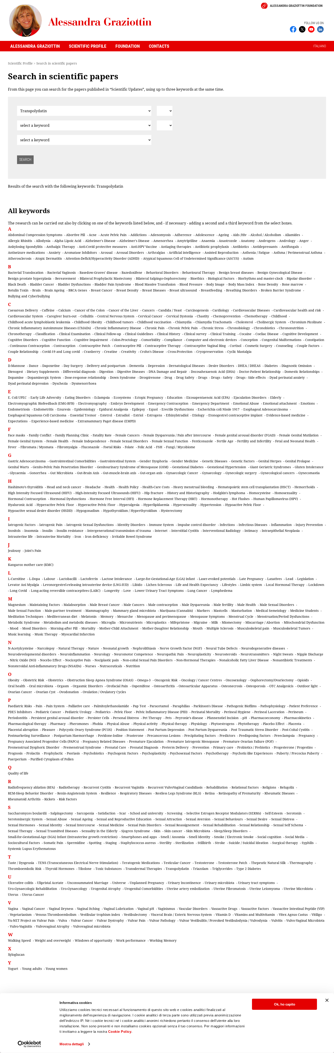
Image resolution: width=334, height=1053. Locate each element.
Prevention (200, 747)
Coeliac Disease (267, 334)
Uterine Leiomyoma (264, 888)
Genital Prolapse (297, 461)
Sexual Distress (282, 819)
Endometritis (43, 409)
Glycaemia (18, 473)
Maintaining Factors (45, 604)
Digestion (106, 371)
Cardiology (220, 310)
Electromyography (92, 403)
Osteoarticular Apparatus (198, 686)
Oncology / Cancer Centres (201, 680)
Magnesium (17, 604)
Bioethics (197, 278)
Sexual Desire (257, 819)
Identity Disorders (131, 525)
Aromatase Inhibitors (80, 252)
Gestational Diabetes (187, 467)
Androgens (267, 241)
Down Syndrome (123, 377)
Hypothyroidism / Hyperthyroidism (130, 510)
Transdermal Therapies (143, 868)
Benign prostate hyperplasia (29, 278)
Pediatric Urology (78, 712)
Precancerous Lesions (163, 735)
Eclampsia (102, 397)
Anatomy (248, 241)
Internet (161, 530)
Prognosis (15, 753)
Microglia (108, 622)
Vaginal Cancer (33, 908)
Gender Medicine (185, 461)
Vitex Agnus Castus (293, 914)
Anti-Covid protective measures (103, 246)
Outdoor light (307, 686)
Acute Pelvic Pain (113, 235)
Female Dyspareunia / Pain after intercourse (177, 435)
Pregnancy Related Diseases (104, 741)
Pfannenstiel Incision (223, 718)
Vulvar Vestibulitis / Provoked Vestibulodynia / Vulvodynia (223, 920)
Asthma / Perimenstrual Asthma (298, 252)
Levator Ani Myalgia (23, 585)
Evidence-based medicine (285, 415)
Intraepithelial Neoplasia (281, 530)
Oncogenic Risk (166, 680)
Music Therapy (46, 634)
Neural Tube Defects (221, 648)
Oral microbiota (41, 686)
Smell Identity (199, 837)
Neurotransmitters (255, 654)
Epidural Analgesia (113, 409)
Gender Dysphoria (154, 461)
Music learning (19, 634)
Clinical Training (223, 334)
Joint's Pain (33, 550)
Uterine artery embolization (188, 888)
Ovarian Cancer (20, 692)
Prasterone (135, 735)
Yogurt (13, 968)
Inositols (14, 530)
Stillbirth (204, 843)
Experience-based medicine (52, 421)
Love (127, 590)
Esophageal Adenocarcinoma (265, 409)
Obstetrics (55, 680)
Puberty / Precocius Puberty (298, 753)
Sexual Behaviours (228, 819)
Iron (78, 536)
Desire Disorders (221, 365)
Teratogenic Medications (141, 863)
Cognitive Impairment (91, 340)
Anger (304, 241)
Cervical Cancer (150, 316)
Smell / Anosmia (173, 837)
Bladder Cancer (42, 284)
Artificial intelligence (185, 252)
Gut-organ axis (151, 473)
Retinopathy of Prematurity (240, 793)
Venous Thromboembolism (55, 914)
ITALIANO (319, 46)
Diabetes (271, 365)
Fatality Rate (102, 435)
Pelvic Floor (123, 712)
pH (244, 718)
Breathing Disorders (241, 290)
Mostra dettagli (72, 1044)
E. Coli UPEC (17, 397)
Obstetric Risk (33, 680)
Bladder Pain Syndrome (113, 284)
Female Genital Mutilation (299, 435)
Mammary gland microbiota (134, 610)
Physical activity (145, 724)
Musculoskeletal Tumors (291, 628)
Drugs (202, 377)
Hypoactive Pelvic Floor (243, 505)
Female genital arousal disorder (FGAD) (245, 435)
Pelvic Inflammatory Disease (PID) (161, 712)
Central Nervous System (115, 316)
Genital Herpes (269, 461)
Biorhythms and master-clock (260, 278)
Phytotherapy (248, 724)
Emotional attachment (280, 403)
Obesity (13, 680)
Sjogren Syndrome (135, 831)
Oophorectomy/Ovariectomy (272, 680)
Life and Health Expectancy (197, 585)
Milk (214, 622)
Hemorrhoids (304, 487)
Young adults (32, 968)
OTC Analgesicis (281, 686)
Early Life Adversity (45, 397)
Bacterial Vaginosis (61, 272)
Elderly (275, 397)
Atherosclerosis (19, 258)
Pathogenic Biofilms (242, 706)
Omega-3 (144, 680)
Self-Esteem (274, 813)
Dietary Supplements (43, 371)
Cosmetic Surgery (258, 346)
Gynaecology (212, 473)
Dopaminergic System (44, 377)
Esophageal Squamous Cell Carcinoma (37, 415)
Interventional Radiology (222, 530)
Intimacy (251, 530)
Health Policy (129, 487)
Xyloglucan (16, 954)
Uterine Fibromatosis (230, 888)
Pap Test (139, 706)
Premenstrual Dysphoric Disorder (34, 747)
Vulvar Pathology (162, 920)
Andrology (287, 241)
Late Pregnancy (251, 579)
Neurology (102, 654)
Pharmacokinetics (297, 718)
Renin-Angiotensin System (77, 793)
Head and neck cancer (64, 487)
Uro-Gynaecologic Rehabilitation (32, 888)
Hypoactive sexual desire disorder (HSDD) (40, 510)
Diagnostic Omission (297, 365)
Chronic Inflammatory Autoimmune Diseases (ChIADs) (49, 328)
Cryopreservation (209, 351)
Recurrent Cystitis (97, 787)
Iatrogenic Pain (50, 525)
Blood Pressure (190, 284)
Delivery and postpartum (106, 365)
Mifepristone (180, 622)
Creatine (110, 351)
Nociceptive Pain (78, 660)
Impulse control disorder (197, 525)
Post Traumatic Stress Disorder (254, 729)
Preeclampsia (284, 735)
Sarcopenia (85, 813)
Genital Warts (18, 467)
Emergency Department (210, 403)
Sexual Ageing (82, 819)
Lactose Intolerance (117, 579)
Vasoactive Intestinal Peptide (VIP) (298, 908)
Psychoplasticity (154, 753)
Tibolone (85, 868)
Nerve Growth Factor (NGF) (181, 648)
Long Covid (18, 590)
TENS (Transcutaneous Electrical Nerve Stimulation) (78, 863)
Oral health (16, 686)
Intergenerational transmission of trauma (119, 530)
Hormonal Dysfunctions (68, 499)
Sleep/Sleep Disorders (230, 831)
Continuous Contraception (30, 346)
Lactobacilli (68, 579)
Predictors (227, 735)
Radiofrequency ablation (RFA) (31, 787)
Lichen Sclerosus (159, 585)
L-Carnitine (16, 579)
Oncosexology (236, 680)
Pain (39, 706)
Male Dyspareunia (196, 604)
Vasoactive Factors (255, 908)
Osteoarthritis (164, 686)
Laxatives (274, 579)
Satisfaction (106, 813)
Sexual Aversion (198, 819)
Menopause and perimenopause (161, 616)
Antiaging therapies (176, 246)
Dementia (136, 365)
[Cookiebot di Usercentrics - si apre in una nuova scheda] (29, 1044)
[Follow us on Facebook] (293, 28)
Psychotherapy (217, 753)
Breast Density (127, 290)
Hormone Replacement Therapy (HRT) (167, 499)
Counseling (284, 346)
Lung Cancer (197, 590)
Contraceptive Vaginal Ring (205, 346)
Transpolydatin (177, 868)
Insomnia (31, 530)
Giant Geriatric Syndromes (270, 467)
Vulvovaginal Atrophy (52, 926)
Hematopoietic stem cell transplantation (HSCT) (254, 487)
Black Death (17, 284)
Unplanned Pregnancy (147, 883)
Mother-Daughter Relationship (165, 628)
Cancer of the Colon (90, 310)
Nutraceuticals (111, 666)
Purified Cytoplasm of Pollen (52, 759)
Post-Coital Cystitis (295, 729)
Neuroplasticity (199, 654)
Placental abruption (23, 729)
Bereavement (65, 278)
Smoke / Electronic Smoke (234, 837)
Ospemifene (141, 686)
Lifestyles (229, 585)
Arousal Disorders (130, 252)
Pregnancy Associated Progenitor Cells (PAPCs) (43, 741)
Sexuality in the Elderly (99, 831)
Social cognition (269, 837)
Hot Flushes (240, 499)
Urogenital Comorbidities (144, 888)
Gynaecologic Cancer (182, 473)
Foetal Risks (112, 447)
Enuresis (63, 409)
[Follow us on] (311, 28)
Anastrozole (228, 241)
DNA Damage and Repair (168, 371)
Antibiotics (241, 246)
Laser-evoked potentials (217, 579)
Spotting (95, 843)
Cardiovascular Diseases (251, 310)
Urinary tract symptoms (256, 883)
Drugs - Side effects (251, 377)
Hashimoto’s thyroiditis (25, 487)
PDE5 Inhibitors (20, 712)
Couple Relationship (23, 351)
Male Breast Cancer (105, 604)
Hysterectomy (171, 510)
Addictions (138, 235)
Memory (106, 616)
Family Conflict (40, 435)
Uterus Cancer (33, 894)
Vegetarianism (21, 914)
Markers (203, 610)
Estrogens (154, 415)
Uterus (13, 894)
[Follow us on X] (302, 28)
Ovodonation (69, 692)
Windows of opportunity (93, 940)
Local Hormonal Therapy (285, 585)
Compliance (173, 340)
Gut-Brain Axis (88, 473)
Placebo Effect (273, 724)
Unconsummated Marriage (87, 883)
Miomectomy (232, 622)
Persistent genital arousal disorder (57, 718)
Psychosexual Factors (186, 753)
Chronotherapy (20, 334)
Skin (157, 831)
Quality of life (18, 773)
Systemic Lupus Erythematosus (32, 848)
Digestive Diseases (131, 371)
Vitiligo (317, 914)
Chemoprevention (227, 316)
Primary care (223, 747)
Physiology (199, 724)
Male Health (246, 604)
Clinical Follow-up (107, 334)
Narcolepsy (46, 648)
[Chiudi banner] (327, 1000)
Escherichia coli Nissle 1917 (218, 409)
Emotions (308, 403)
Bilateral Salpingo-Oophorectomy (161, 278)
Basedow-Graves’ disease (99, 272)
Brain (36, 290)
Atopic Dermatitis (48, 258)
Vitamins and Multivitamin (254, 914)
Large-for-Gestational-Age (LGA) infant (165, 579)
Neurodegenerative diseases (263, 648)
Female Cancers (127, 435)
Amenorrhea (163, 241)
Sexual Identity (50, 825)
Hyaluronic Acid (20, 505)
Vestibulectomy (135, 914)
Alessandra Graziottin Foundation (296, 5)
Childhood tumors (119, 322)
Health (110, 487)
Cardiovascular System (25, 316)
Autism (248, 258)
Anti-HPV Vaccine (144, 246)
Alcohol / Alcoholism (265, 235)
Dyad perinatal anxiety (287, 377)
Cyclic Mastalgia (239, 351)
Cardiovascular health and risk (297, 310)
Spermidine (76, 843)
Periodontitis (17, 718)
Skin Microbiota (198, 831)
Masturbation (241, 610)
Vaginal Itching (88, 908)
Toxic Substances (108, 868)
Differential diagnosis (79, 371)
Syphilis (308, 843)
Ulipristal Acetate (50, 883)
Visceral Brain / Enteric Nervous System (181, 914)
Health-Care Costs (155, 487)
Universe (119, 883)
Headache (93, 487)
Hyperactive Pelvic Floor (55, 505)
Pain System (55, 706)
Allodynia (43, 241)
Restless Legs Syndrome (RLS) (178, 793)
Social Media (294, 837)
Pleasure (48, 729)
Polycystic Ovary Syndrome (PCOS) (85, 729)
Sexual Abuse (56, 819)
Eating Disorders (77, 397)
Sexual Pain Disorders (144, 825)
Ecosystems (122, 397)
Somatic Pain (53, 843)
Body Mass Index (241, 284)
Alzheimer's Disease (100, 241)
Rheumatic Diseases (279, 793)
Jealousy (14, 550)
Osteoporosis (255, 686)
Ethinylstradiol (177, 415)
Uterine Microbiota (298, 888)
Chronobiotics (264, 328)
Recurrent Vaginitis (129, 787)
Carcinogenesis (197, 310)
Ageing (223, 235)
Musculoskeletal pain (253, 628)
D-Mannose (16, 365)
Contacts (159, 46)
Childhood (279, 316)
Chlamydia (183, 322)
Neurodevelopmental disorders (32, 654)
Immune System (161, 525)
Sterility (166, 843)
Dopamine (16, 377)
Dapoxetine (51, 365)
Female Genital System (25, 441)
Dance (33, 365)
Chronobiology (238, 328)
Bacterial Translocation (25, 272)
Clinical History (168, 334)
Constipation (314, 340)
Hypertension (210, 505)
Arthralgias (156, 252)
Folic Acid (145, 447)
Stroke (220, 843)
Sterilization (184, 843)
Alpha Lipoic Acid (67, 241)
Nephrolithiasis (144, 648)
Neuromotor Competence (133, 654)
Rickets (49, 799)
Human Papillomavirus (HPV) (275, 499)
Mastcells (220, 610)
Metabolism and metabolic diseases (70, 622)
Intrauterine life (20, 536)
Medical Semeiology (271, 610)
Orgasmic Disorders (88, 686)
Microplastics (156, 622)
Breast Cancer (101, 290)
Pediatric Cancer (48, 712)
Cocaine (245, 334)
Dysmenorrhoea (84, 383)
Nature (93, 648)
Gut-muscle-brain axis (119, 473)
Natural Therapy (71, 648)
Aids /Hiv (240, 235)
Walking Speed (19, 940)
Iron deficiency (96, 536)
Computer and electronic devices (211, 340)
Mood (14, 628)
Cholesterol (244, 322)
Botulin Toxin (18, 290)
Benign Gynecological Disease (279, 272)
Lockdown (316, 585)
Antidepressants (265, 246)
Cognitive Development (300, 334)
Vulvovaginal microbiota (91, 926)
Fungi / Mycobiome (180, 447)
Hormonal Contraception (27, 499)
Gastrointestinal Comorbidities (73, 461)
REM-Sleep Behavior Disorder (30, 793)
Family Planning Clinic (72, 435)
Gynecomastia (309, 473)
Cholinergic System (271, 322)
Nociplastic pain (107, 660)
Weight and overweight (53, 940)
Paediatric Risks (20, 706)
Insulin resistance (70, 530)
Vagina (13, 908)
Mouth (198, 628)
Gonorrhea (38, 473)
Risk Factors (68, 799)
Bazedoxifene (132, 272)
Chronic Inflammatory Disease (118, 328)
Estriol (138, 415)
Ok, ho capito (284, 1004)
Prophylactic (53, 753)
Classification (45, 334)
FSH (159, 447)
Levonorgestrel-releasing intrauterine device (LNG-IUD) (86, 585)
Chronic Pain (155, 328)
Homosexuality (285, 493)
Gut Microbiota (61, 473)
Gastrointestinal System (118, 461)
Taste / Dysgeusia (21, 863)
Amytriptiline (187, 241)
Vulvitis (276, 920)
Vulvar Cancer (82, 920)
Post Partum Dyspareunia (207, 729)
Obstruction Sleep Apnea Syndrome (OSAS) (100, 680)
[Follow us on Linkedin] (320, 28)
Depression (156, 365)
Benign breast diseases (236, 272)
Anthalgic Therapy (60, 246)
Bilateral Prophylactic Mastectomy (106, 278)
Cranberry (92, 351)
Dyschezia (60, 383)
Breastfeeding (211, 290)
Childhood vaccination (154, 322)
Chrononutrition (291, 328)
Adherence (183, 235)
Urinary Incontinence (184, 883)
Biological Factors (221, 278)
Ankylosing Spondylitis (25, 246)
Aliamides (292, 235)
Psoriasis (73, 753)
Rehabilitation (217, 787)
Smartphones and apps (139, 837)
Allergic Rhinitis (20, 241)
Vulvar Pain (136, 920)
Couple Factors (308, 346)
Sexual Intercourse (80, 825)
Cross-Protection (180, 351)
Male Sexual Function (24, 610)
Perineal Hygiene (237, 712)
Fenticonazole (202, 441)
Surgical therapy (285, 843)
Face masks (16, 435)
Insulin (47, 530)
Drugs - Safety (221, 377)
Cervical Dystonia (179, 316)
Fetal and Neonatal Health (295, 441)
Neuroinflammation (75, 654)
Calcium (64, 310)
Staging (111, 843)
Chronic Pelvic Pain (183, 328)
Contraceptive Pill (127, 346)
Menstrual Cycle (241, 616)
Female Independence (89, 441)
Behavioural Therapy (198, 272)
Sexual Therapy (20, 831)
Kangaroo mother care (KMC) (30, 565)
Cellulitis (86, 316)
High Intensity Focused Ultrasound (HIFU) (40, 493)
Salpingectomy (61, 813)
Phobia (97, 724)
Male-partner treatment (63, 610)
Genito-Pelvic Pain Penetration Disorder (63, 467)
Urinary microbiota (219, 883)
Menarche (125, 616)
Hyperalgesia (129, 505)
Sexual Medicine (111, 825)
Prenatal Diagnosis (144, 747)
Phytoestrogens (222, 724)
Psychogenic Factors (123, 753)
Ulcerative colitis (20, 883)
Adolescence (204, 235)
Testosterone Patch (232, 863)
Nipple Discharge (310, 654)
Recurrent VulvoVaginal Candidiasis (175, 787)
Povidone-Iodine (110, 735)
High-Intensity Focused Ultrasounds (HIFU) (107, 493)
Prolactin (33, 753)
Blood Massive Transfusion (155, 284)
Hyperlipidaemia (156, 505)
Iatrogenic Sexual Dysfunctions (90, 525)
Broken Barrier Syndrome (281, 290)
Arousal (106, 252)
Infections (227, 525)
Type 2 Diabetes (248, 868)
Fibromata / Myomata (36, 447)
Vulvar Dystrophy (110, 920)
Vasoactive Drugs (224, 908)
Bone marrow (292, 284)
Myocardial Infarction (78, 634)
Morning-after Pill (63, 628)
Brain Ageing (55, 290)
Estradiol (123, 415)
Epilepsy (138, 409)
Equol (153, 409)
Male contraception (163, 604)
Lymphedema (221, 590)
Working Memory (163, 940)
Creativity (128, 351)
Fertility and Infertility (254, 441)
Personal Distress (126, 718)
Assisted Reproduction (221, 252)
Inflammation (281, 525)
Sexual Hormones (21, 825)
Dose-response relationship (85, 377)
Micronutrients (131, 622)
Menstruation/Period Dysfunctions (283, 616)
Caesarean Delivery (23, 310)
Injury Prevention (309, 525)
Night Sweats (283, 654)
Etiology (198, 415)
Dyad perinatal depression (28, 383)
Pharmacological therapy (27, 724)
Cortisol (235, 346)
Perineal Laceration (269, 712)
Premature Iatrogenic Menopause (193, 741)
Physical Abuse (118, 724)
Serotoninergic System (25, 819)
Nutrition (133, 666)
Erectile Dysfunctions (178, 409)
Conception (249, 340)
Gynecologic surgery (241, 473)
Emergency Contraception (168, 403)
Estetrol (106, 415)
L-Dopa (34, 579)
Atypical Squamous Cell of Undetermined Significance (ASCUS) (191, 258)
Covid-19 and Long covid (61, 351)
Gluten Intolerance (309, 467)
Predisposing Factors (254, 735)
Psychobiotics (94, 753)
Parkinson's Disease (208, 706)
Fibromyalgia (67, 447)
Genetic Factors (242, 461)
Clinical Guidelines (139, 334)
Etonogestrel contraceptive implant (235, 415)
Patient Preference (303, 706)
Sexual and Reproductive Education (124, 819)
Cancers (148, 310)
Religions (269, 787)
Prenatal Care (115, 747)
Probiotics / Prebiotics (253, 747)
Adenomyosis (160, 235)
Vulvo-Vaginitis (21, 926)
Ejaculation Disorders (250, 397)
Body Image (215, 284)
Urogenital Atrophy (106, 888)
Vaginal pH (145, 908)
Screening (174, 813)
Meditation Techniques (25, 616)
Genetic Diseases (214, 461)
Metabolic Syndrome (24, 622)
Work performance (131, 940)
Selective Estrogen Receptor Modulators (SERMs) (223, 813)
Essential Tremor (83, 415)
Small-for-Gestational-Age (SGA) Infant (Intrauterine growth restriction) (62, 837)
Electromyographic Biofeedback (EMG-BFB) (41, 403)
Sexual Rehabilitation (219, 825)
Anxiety (54, 252)
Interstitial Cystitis (185, 530)
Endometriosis (19, 409)
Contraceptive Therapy (163, 346)
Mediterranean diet (62, 616)
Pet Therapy (152, 718)
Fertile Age (225, 441)
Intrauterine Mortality (54, 536)
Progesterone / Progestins (293, 747)
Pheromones (79, 724)
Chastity (203, 316)
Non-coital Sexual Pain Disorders (147, 660)
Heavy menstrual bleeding (193, 487)
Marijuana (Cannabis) (176, 610)
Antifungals (290, 246)
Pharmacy (58, 724)
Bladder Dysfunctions (74, 284)
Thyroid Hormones (59, 868)
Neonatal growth (116, 648)
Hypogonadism (87, 510)
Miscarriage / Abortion (262, 622)
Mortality (88, 628)
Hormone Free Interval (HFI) (112, 499)
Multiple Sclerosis (220, 628)
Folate (129, 447)
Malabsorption (75, 604)
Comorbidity (150, 340)
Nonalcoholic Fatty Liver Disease (244, 660)
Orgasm (63, 686)
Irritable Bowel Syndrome (132, 536)
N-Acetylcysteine (20, 648)
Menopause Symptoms (207, 616)
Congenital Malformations (281, 340)
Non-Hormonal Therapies (195, 660)
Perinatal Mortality (205, 712)
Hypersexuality (185, 505)
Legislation (305, 579)
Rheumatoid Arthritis (24, 799)
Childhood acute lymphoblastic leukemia (39, 322)
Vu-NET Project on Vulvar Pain (31, 920)
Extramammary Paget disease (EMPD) (107, 421)
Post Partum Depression (166, 729)
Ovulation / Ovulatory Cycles (104, 692)
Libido (137, 585)
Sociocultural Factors (24, 843)
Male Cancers (134, 604)
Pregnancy (307, 735)
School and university (146, 813)
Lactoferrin (89, 579)
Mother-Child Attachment (118, 628)
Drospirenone (150, 377)
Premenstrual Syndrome (82, 747)
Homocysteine (260, 493)
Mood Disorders (34, 628)
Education (174, 397)
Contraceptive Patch (94, 346)
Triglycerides (222, 868)
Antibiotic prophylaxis (212, 246)
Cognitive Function (56, 340)
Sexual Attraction (168, 819)
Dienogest (15, 371)
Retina (210, 793)
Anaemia (208, 241)
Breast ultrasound (183, 290)
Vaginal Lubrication (119, 908)
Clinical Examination (74, 334)
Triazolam (200, 868)
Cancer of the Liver (123, 310)
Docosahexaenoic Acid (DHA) (213, 371)
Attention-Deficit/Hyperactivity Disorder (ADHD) (102, 258)
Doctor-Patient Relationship (260, 371)
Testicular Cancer (177, 863)
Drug (168, 377)
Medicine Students (304, 610)
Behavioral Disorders (162, 272)
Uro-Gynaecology (74, 888)
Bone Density (268, 284)
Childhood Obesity (88, 322)
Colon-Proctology (124, 340)
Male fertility (223, 604)
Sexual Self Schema (288, 825)
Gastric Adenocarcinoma (27, 461)
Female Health (57, 441)
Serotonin (294, 813)
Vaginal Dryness (61, 908)
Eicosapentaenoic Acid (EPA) (208, 397)
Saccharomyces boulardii (27, 813)
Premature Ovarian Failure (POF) (248, 741)
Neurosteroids (226, 654)
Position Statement (130, 729)
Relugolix (287, 787)
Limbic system (251, 585)
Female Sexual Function (170, 441)
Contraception (64, 346)
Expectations (17, 421)
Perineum (295, 712)
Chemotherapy (255, 316)
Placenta (294, 724)
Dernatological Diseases (187, 365)
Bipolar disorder (299, 278)
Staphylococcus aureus (138, 843)
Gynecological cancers (277, 473)
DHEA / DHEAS (249, 365)
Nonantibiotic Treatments (292, 660)
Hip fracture (153, 493)
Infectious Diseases (253, 525)
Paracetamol (159, 706)
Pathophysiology (272, 706)
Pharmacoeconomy (265, 718)
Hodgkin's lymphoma (229, 493)
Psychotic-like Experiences (252, 753)
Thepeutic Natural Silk (268, 863)
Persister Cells (98, 718)
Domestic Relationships (301, 371)
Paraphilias (181, 706)
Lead (289, 579)
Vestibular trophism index (100, 914)
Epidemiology (84, 409)
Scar (122, 813)
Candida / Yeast (170, 310)
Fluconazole (90, 447)
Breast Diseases (154, 290)
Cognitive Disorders (23, 340)
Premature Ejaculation (146, 741)
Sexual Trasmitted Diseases (57, 831)
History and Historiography (188, 493)
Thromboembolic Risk (24, 868)
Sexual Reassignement (182, 825)
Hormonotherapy (214, 499)
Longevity (112, 590)
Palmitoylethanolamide (111, 706)
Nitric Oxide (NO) (23, 660)
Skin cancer (173, 831)
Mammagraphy (97, 610)
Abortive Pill (75, 235)
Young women (56, 968)
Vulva (62, 920)
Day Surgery (73, 365)
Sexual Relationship (254, 825)
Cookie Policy (120, 1031)
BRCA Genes (77, 290)
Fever (12, 447)
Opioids (303, 680)
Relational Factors (245, 787)
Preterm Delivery (175, 747)
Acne (93, 235)
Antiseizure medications (26, 252)
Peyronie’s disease (189, 718)
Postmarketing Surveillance (29, 735)
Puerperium (17, 759)
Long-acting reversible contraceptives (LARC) (65, 590)
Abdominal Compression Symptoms (35, 235)
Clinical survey (195, 334)
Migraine (200, 622)
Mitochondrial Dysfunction (304, 622)
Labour (49, 579)
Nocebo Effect (50, 660)
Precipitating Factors (200, 735)
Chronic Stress (213, 328)
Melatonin (89, 616)
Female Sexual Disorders (129, 441)
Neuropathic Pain (170, 654)
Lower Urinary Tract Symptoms (159, 590)
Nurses (90, 666)
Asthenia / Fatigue (256, 252)
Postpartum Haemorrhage (74, 735)
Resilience (108, 793)
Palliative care (79, 706)
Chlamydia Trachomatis (213, 322)
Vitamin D (223, 914)
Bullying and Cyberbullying (29, 296)
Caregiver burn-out (62, 316)
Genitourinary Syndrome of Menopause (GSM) (132, 467)
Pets (168, 718)
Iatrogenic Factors (21, 525)
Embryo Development (127, 403)
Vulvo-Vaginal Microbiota (305, 920)
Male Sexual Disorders (277, 604)
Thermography (301, 863)
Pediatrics (102, 712)
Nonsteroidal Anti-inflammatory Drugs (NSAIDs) (44, 666)
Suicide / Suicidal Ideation (248, 843)
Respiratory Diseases (136, 793)
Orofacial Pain (117, 686)
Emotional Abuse (246, 403)
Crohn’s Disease (152, 351)
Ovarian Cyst (45, 692)
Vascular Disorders (193, 908)
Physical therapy (174, 724)
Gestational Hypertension (226, 467)
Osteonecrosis (231, 686)
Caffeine (48, 310)
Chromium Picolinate (306, 322)
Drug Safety (185, 377)
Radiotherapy (69, 787)
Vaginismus (166, 908)
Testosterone (204, 863)
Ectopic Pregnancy (149, 397)
